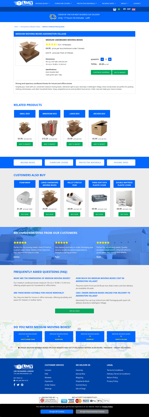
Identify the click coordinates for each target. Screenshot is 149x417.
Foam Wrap (24, 182)
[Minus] (102, 59)
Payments (49, 381)
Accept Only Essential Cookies (92, 411)
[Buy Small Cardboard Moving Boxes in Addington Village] (25, 128)
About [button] (124, 3)
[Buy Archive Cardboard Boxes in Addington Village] (99, 128)
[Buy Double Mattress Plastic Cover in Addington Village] (124, 198)
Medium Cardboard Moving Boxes (53, 27)
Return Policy (112, 377)
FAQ (46, 374)
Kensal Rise (80, 374)
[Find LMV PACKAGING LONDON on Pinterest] (22, 385)
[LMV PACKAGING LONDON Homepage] (23, 3)
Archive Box (99, 113)
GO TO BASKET (120, 72)
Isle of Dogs (81, 388)
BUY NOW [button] (24, 214)
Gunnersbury (81, 385)
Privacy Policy (107, 407)
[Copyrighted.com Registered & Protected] (49, 399)
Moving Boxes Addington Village (30, 27)
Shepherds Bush (82, 381)
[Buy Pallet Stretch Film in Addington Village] (74, 198)
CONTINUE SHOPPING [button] (101, 72)
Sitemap (48, 388)
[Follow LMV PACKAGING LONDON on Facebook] (14, 385)
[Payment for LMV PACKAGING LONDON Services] (85, 399)
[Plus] (109, 59)
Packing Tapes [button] (108, 3)
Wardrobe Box (50, 113)
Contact (137, 3)
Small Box (25, 113)
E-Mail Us (18, 378)
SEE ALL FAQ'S (74, 311)
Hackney (79, 370)
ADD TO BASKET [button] (25, 144)
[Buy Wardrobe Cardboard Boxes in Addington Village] (50, 128)
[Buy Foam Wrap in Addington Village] (25, 198)
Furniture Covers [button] (62, 3)
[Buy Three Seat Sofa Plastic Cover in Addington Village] (99, 198)
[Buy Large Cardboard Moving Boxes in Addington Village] (74, 128)
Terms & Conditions (115, 370)
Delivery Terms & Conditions (118, 374)
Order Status (50, 385)
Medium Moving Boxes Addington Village (40, 33)
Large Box (75, 113)
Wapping (79, 377)
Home (16, 27)
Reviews (48, 377)
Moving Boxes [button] (41, 3)
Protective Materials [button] (86, 3)
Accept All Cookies (56, 411)
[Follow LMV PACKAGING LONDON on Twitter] (18, 385)
